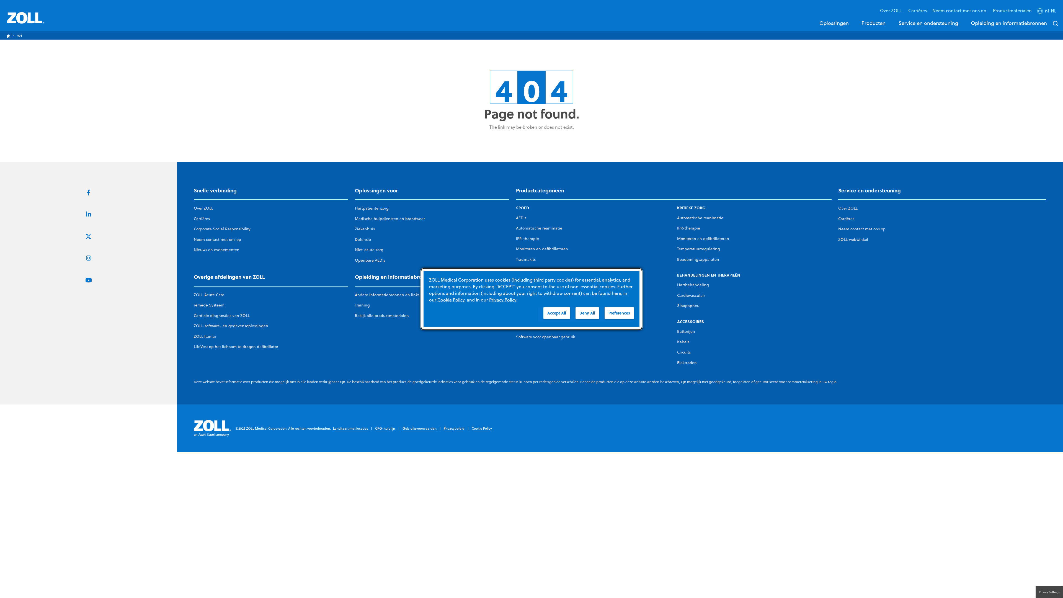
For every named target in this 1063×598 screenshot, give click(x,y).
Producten (873, 23)
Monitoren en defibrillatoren (542, 249)
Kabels (683, 342)
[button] (1047, 11)
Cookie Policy (482, 428)
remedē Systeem (209, 305)
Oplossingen (834, 23)
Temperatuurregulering (698, 249)
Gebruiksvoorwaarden (420, 428)
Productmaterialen (1012, 10)
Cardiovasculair (691, 295)
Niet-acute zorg (369, 249)
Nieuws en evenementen (216, 249)
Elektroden (687, 362)
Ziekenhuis (365, 229)
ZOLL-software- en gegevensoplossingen (231, 326)
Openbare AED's (370, 260)
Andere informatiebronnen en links (387, 295)
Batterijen (686, 331)
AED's (521, 218)
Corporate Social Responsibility (222, 229)
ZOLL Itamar (205, 336)
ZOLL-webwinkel (853, 239)
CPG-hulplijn (385, 428)
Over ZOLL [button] (891, 10)
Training (362, 305)
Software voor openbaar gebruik (545, 337)
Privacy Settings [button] (1049, 592)
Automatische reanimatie (539, 228)
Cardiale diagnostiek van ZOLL (222, 315)
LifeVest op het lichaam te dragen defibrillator (236, 346)
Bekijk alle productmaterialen (382, 315)
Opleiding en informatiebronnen (1009, 23)
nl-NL (1050, 11)
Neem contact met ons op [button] (959, 10)
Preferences (619, 313)
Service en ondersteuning (928, 23)
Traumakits (526, 259)
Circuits (684, 352)
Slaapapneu (688, 305)
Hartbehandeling (693, 285)
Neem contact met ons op (217, 239)
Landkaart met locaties (350, 428)
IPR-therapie (527, 238)
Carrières (917, 10)
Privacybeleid (454, 428)
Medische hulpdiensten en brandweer (390, 218)
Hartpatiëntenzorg (372, 208)
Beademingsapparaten (698, 259)
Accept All (556, 313)
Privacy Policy (502, 300)
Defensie (363, 239)
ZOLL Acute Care (209, 295)
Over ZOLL (203, 208)
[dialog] (531, 299)
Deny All (587, 313)
